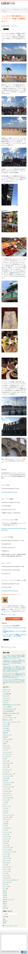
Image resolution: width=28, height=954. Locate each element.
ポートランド (6, 754)
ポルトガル (6, 862)
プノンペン (6, 839)
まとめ (4, 728)
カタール (5, 746)
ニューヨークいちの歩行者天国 (11, 625)
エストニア (6, 698)
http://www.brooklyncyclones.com (10, 591)
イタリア (5, 767)
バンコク (5, 834)
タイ (4, 804)
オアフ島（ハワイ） (8, 774)
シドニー (5, 789)
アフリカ (5, 761)
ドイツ (4, 808)
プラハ (4, 843)
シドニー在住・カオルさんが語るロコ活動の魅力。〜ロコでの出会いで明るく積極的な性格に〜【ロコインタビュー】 (14, 656)
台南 (4, 743)
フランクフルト (7, 847)
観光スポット (6, 720)
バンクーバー (6, 832)
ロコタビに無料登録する (14, 619)
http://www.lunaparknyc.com (9, 509)
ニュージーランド (7, 815)
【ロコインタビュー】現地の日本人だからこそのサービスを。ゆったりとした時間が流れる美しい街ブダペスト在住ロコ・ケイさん (14, 682)
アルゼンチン (6, 739)
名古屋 (4, 908)
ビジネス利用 (6, 715)
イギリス (5, 765)
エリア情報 (6, 730)
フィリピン (6, 836)
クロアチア (6, 784)
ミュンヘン (6, 871)
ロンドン (5, 886)
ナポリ (4, 813)
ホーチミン (6, 858)
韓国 (4, 901)
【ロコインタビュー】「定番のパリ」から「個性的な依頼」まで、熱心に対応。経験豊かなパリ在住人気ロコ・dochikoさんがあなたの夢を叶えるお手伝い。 (14, 669)
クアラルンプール (7, 782)
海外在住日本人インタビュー (10, 704)
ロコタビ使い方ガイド (8, 709)
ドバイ (4, 750)
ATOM (4, 923)
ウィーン (5, 771)
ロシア (4, 884)
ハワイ (4, 830)
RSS (4, 919)
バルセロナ (6, 828)
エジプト (5, 691)
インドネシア (6, 769)
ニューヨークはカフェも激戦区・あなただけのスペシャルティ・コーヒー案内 (14, 635)
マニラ (4, 865)
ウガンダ (5, 696)
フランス (5, 845)
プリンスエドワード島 (8, 852)
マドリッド (6, 869)
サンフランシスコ (7, 787)
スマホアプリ (6, 735)
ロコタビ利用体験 (7, 711)
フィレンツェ (6, 752)
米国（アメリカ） (7, 899)
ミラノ (4, 873)
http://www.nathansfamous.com (9, 492)
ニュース (5, 724)
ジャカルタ (6, 793)
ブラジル (5, 841)
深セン (4, 702)
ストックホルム (7, 797)
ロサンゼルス (6, 882)
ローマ (4, 888)
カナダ (4, 780)
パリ (4, 826)
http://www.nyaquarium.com (9, 547)
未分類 (4, 737)
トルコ (4, 810)
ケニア (4, 741)
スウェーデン (6, 795)
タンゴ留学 (6, 694)
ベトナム (5, 854)
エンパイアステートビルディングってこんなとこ (14, 628)
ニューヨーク (14, 26)
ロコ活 (4, 700)
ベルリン (5, 856)
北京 (4, 906)
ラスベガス (6, 756)
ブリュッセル (6, 849)
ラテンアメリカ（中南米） (10, 880)
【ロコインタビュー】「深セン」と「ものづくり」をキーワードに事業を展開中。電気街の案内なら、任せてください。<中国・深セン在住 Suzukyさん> (14, 675)
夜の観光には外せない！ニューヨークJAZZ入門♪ (14, 631)
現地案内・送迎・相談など (10, 713)
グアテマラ (6, 748)
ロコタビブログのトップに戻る (9, 647)
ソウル (4, 802)
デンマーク (6, 806)
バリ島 (4, 823)
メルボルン (6, 878)
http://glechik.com (6, 573)
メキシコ (5, 875)
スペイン (5, 800)
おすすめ (5, 726)
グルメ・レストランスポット (10, 722)
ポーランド (6, 860)
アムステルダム (7, 763)
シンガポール (6, 791)
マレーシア (6, 867)
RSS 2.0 (5, 921)
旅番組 (4, 733)
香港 (4, 904)
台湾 (4, 895)
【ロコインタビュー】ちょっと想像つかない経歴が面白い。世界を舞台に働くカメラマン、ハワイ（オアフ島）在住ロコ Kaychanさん (14, 662)
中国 (4, 893)
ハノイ (4, 821)
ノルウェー (6, 819)
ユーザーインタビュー (8, 717)
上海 (4, 891)
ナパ (4, 758)
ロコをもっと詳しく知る (9, 614)
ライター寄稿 (6, 707)
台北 (4, 897)
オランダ (5, 778)
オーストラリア (7, 776)
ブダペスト (6, 689)
